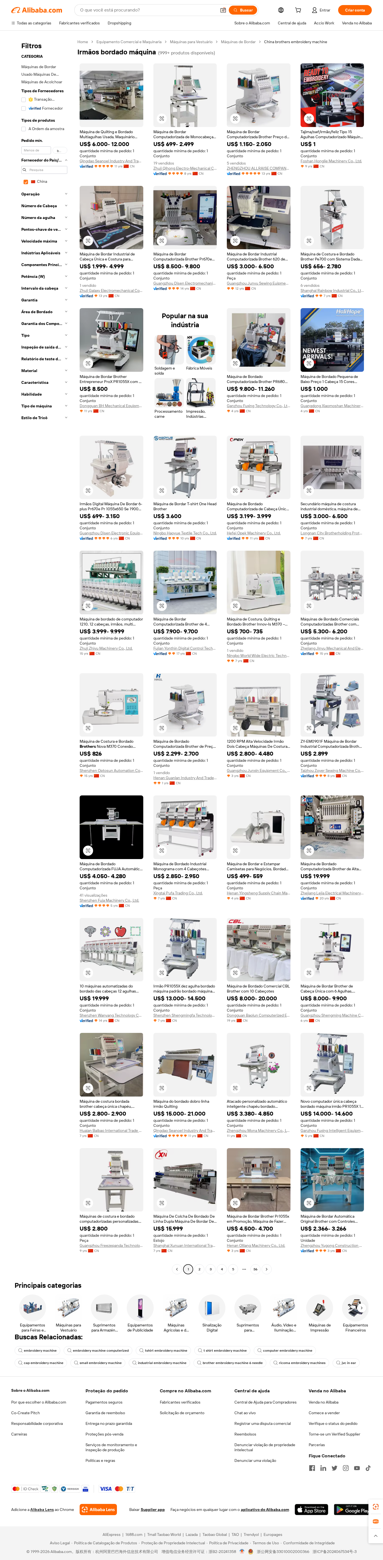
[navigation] (43, 656)
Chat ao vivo (245, 1413)
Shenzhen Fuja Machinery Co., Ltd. (109, 900)
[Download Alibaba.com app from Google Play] (353, 1509)
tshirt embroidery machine (166, 1351)
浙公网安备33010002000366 (283, 1551)
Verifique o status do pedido (333, 1423)
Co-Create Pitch (25, 1413)
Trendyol (251, 1534)
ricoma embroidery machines (302, 1363)
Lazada (192, 1534)
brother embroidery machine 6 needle (233, 1363)
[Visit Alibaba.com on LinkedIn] (323, 1468)
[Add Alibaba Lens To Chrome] (98, 1509)
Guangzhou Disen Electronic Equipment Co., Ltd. (111, 533)
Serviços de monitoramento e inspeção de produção (111, 1447)
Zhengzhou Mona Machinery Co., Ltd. (258, 1130)
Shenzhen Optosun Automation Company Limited (111, 770)
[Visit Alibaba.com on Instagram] (345, 1468)
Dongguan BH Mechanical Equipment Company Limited (111, 405)
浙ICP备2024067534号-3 (335, 1551)
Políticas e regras (100, 1460)
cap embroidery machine (43, 1363)
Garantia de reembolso (105, 1413)
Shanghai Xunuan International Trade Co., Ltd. (185, 1245)
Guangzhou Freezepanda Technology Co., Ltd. (111, 1245)
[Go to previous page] (177, 1269)
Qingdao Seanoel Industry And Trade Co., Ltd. (111, 161)
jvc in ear (349, 1363)
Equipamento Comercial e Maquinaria (128, 42)
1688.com (133, 1534)
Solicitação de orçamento (182, 1413)
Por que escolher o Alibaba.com (38, 1402)
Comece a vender (324, 1413)
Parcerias (317, 1445)
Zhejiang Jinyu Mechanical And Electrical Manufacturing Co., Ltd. (332, 648)
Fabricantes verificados (180, 1402)
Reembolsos (245, 1434)
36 (255, 1269)
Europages (273, 1534)
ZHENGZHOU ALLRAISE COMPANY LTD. (258, 168)
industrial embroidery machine (162, 1363)
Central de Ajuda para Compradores (265, 1402)
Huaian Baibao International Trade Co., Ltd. (111, 1130)
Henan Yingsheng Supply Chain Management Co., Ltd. (258, 893)
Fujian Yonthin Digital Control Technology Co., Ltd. (185, 648)
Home (82, 42)
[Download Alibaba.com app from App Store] (311, 1509)
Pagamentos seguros (104, 1402)
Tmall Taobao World (164, 1534)
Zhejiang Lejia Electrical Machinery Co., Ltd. (332, 893)
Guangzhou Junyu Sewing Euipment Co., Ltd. (258, 283)
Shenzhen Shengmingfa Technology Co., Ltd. (185, 1015)
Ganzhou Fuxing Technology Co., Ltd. (258, 405)
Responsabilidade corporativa (37, 1423)
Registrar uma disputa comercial (262, 1423)
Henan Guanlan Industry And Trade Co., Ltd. (185, 778)
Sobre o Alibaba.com (30, 1390)
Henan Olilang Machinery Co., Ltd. (256, 1245)
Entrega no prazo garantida (109, 1423)
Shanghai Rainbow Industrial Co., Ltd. (332, 290)
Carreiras (19, 1434)
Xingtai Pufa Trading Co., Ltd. (178, 893)
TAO (235, 1534)
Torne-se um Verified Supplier (334, 1434)
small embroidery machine (101, 1363)
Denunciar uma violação (255, 1460)
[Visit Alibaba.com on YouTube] (357, 1468)
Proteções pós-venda (104, 1434)
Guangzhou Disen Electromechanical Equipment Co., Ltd (185, 283)
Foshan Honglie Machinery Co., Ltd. (331, 161)
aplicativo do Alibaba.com (265, 1509)
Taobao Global (214, 1534)
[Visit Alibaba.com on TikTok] (368, 1468)
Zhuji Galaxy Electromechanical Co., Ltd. (111, 290)
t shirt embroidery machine (225, 1351)
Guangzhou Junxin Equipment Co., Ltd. (258, 770)
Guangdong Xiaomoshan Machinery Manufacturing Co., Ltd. (332, 405)
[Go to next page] (267, 1269)
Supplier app (153, 1509)
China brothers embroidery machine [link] (295, 42)
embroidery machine (40, 1351)
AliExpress (112, 1534)
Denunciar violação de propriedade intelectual (264, 1447)
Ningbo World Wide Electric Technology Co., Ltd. (258, 655)
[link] (375, 1506)
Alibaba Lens (42, 1509)
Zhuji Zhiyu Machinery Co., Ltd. (106, 648)
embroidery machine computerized (101, 1351)
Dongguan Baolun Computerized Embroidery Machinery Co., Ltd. (258, 1015)
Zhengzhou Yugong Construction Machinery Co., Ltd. (332, 1245)
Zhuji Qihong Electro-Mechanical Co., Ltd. (185, 168)
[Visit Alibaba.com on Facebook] (312, 1468)
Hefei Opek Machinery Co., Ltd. (254, 533)
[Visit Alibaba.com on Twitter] (334, 1468)
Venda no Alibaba (323, 1402)
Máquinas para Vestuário (191, 42)
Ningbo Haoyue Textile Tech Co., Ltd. (185, 533)
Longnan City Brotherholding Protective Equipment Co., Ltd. (332, 533)
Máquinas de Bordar (238, 42)
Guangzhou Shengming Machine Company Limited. (332, 1015)
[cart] (299, 11)
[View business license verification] (242, 1551)
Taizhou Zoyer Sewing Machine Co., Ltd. (332, 770)
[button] (223, 10)
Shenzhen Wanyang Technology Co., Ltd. (111, 1015)
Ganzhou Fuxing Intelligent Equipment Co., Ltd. (332, 1130)
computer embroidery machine (287, 1351)
